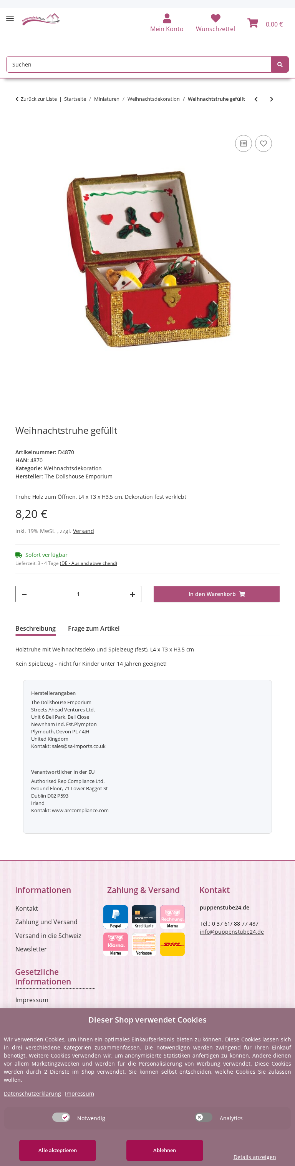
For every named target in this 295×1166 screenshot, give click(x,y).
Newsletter (31, 949)
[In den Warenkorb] (21, 124)
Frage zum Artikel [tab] (93, 628)
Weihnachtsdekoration (73, 468)
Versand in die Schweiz (48, 935)
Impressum (31, 1000)
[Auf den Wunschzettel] (263, 143)
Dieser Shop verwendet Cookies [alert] (147, 1019)
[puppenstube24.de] (41, 19)
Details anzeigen (255, 1157)
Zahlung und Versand (46, 922)
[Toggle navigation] (10, 15)
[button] (167, 23)
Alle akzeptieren (57, 1150)
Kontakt (26, 908)
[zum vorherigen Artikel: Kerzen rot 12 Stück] (256, 99)
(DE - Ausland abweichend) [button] (88, 563)
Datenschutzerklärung (32, 1093)
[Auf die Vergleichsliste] (243, 143)
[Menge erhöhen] (132, 594)
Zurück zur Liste (39, 98)
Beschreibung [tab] (35, 628)
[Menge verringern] (24, 594)
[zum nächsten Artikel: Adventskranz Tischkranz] (272, 99)
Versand (83, 531)
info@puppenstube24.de (232, 931)
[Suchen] (280, 64)
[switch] (61, 1117)
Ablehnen (164, 1150)
